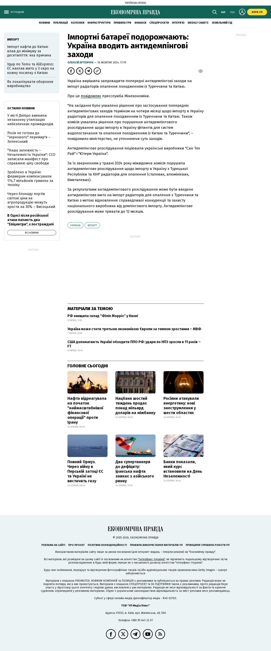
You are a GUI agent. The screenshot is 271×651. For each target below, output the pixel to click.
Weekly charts (198, 22)
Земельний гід (222, 22)
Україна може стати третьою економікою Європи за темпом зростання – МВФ (134, 329)
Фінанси (140, 22)
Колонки (77, 22)
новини (44, 22)
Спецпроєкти (159, 22)
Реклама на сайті (53, 544)
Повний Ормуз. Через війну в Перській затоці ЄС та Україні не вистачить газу (85, 471)
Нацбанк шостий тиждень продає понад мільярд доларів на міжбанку (135, 405)
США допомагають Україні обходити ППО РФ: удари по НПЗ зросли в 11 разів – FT (134, 344)
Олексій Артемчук (80, 62)
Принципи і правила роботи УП (208, 544)
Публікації (60, 22)
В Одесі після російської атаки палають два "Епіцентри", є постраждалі (30, 219)
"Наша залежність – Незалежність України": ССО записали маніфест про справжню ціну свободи (31, 156)
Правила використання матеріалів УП (156, 544)
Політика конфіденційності (107, 544)
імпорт (92, 225)
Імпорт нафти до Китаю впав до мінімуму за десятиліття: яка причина (29, 51)
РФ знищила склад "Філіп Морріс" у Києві (102, 316)
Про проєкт (76, 544)
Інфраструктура (99, 22)
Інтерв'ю (178, 22)
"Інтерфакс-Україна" (151, 559)
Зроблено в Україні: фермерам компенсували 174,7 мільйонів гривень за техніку (30, 178)
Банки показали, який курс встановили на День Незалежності (182, 468)
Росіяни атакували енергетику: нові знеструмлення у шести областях (181, 405)
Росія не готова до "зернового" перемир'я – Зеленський (28, 137)
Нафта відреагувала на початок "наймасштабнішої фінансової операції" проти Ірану (87, 410)
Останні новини (21, 108)
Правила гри (122, 22)
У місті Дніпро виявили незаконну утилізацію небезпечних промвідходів (30, 119)
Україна (75, 225)
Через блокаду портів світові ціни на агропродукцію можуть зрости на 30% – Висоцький (31, 200)
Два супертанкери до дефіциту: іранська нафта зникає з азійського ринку (134, 471)
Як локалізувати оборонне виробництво (30, 84)
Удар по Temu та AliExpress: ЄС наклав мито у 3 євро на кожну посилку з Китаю (30, 68)
